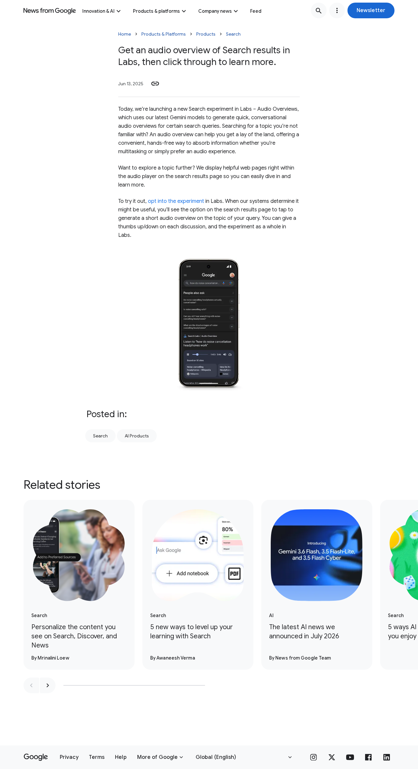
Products (206, 34)
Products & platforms (156, 11)
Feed (255, 11)
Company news (215, 11)
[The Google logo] (36, 757)
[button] (370, 10)
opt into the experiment (176, 201)
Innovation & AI (98, 11)
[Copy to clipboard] (155, 83)
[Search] (319, 10)
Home (124, 34)
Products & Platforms (163, 34)
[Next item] (48, 685)
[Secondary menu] (337, 10)
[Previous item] (31, 685)
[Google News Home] (50, 10)
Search (233, 34)
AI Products (137, 436)
